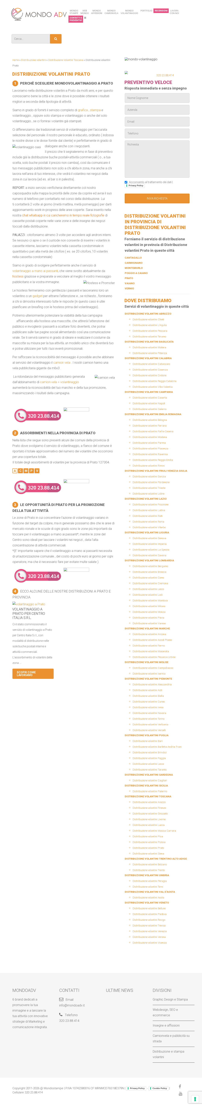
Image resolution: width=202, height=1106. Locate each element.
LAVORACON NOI (174, 12)
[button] (56, 39)
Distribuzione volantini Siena (148, 853)
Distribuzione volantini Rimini (149, 465)
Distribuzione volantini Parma (149, 442)
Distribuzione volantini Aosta (148, 897)
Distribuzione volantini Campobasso (153, 667)
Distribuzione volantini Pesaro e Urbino (154, 657)
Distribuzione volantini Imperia (149, 543)
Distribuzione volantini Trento (149, 870)
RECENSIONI (161, 10)
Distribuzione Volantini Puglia (146, 735)
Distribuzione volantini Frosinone (150, 504)
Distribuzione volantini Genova (149, 538)
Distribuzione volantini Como (148, 577)
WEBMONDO (84, 12)
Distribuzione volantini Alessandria (152, 684)
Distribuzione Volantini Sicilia (146, 785)
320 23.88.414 (165, 75)
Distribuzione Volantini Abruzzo (148, 313)
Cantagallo (133, 257)
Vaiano (130, 283)
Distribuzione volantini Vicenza (150, 942)
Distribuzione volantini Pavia (148, 617)
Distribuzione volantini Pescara (150, 330)
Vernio (129, 288)
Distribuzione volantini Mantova (150, 600)
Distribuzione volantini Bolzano (150, 864)
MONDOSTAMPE (74, 12)
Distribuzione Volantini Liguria (147, 532)
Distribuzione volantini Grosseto (150, 813)
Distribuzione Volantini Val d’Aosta (150, 891)
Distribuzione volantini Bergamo (150, 566)
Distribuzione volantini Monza (149, 611)
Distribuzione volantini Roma (148, 521)
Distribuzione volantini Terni (148, 886)
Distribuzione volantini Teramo (149, 336)
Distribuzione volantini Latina (149, 510)
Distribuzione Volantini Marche (147, 628)
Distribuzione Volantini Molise (146, 662)
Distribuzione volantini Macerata (151, 651)
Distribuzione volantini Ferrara (149, 425)
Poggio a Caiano (136, 273)
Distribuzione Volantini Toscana (65, 60)
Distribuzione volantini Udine (148, 493)
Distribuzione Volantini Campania (149, 391)
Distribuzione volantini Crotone (149, 375)
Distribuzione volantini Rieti (148, 515)
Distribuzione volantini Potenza (150, 353)
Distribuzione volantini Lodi (148, 594)
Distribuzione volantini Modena (150, 437)
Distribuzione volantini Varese (149, 623)
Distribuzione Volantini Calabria (148, 358)
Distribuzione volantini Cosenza (150, 369)
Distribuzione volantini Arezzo (149, 802)
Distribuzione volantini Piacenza (150, 448)
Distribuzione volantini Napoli (149, 403)
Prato (129, 278)
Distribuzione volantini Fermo (149, 645)
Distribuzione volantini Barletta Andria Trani (157, 746)
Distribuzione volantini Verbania (150, 724)
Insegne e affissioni (166, 1025)
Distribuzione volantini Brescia (149, 571)
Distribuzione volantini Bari (148, 741)
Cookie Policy (159, 1088)
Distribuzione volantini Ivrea (148, 707)
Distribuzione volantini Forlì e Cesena (153, 431)
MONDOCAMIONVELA (111, 12)
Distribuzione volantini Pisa (148, 836)
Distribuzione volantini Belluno (149, 908)
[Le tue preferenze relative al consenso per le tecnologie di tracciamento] (195, 1099)
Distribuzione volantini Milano (149, 606)
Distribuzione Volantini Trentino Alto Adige (156, 858)
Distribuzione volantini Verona (149, 936)
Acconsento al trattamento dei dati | (150, 184)
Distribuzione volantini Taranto (149, 769)
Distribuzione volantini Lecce (148, 763)
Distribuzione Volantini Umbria (147, 875)
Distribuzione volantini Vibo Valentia (153, 386)
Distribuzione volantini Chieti (148, 319)
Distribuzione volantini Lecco (148, 589)
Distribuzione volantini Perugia (150, 881)
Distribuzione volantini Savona (149, 555)
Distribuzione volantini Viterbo (149, 527)
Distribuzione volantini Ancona (149, 634)
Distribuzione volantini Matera (149, 347)
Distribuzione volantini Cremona (150, 583)
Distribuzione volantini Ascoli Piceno (152, 639)
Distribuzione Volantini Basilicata (149, 341)
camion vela (61, 362)
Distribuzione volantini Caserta (150, 397)
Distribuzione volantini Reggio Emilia (153, 459)
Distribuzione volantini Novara (149, 713)
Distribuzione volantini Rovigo (149, 919)
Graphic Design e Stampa (170, 999)
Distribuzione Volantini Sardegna (149, 774)
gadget (37, 296)
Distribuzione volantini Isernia (149, 673)
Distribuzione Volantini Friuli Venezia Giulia (156, 470)
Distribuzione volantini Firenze (149, 807)
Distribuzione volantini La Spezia (151, 549)
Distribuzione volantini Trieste (149, 487)
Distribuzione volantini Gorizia (149, 476)
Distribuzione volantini (33, 60)
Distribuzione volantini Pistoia (149, 842)
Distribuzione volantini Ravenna (150, 454)
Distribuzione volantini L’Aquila (150, 325)
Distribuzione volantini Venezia (150, 931)
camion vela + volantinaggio (59, 382)
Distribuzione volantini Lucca (149, 825)
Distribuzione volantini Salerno (149, 409)
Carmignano (133, 262)
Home (15, 60)
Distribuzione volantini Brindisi (149, 752)
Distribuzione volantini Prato (148, 847)
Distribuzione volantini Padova (149, 914)
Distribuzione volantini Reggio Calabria (154, 381)
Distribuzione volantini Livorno (149, 819)
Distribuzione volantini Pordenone (151, 482)
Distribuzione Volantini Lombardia (149, 560)
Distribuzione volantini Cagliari (150, 780)
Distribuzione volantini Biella (148, 695)
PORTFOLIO (146, 10)
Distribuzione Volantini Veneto (147, 902)
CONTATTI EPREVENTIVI (76, 19)
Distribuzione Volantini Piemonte (148, 678)
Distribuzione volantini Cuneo (149, 701)
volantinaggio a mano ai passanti (35, 271)
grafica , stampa (89, 110)
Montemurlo (134, 267)
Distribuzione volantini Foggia (149, 758)
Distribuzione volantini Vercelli (149, 730)
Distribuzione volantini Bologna (150, 419)
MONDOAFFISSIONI (96, 12)
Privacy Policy (136, 185)
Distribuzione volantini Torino (148, 718)
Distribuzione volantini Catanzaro (151, 363)
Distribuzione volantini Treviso (149, 925)
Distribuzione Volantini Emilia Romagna (153, 414)
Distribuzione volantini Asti (147, 690)
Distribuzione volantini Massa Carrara (154, 830)
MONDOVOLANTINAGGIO (129, 12)
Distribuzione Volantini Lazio (145, 498)
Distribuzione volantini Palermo (150, 791)
